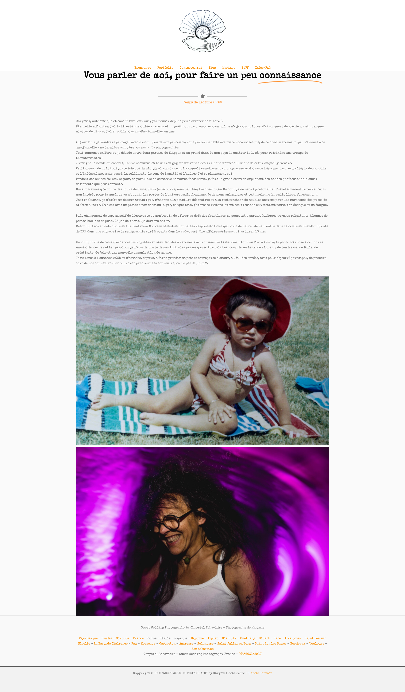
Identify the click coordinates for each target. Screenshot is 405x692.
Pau (134, 643)
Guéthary (247, 638)
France (138, 638)
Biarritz (229, 638)
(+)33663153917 (250, 654)
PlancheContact (259, 673)
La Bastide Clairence (111, 643)
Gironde (122, 638)
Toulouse (316, 643)
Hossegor (148, 643)
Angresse (186, 643)
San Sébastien (203, 649)
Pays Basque (88, 638)
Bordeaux (297, 643)
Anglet (213, 638)
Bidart (264, 638)
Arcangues (293, 638)
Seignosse (205, 643)
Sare (277, 638)
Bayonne (197, 638)
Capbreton (167, 643)
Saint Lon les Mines (270, 643)
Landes (106, 638)
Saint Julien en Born (234, 643)
